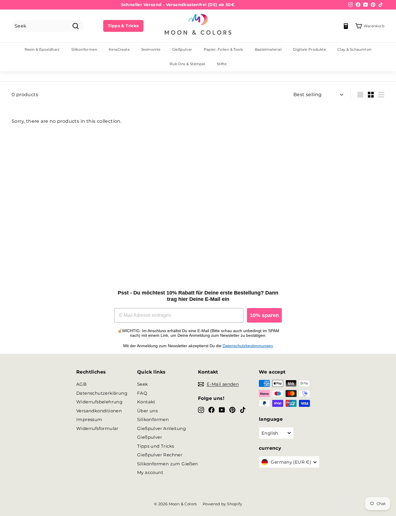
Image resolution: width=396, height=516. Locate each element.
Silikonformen (84, 49)
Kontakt (146, 402)
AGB (81, 384)
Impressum (89, 419)
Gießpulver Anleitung (161, 428)
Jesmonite (151, 49)
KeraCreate (119, 49)
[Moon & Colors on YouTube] (222, 409)
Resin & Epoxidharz (42, 49)
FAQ (142, 393)
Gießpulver (182, 49)
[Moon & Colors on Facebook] (211, 409)
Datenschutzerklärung (101, 393)
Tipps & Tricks (123, 25)
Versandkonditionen (99, 410)
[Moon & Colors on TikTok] (243, 409)
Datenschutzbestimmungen (248, 345)
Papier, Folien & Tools (223, 49)
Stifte (221, 64)
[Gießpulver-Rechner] (345, 26)
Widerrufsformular (97, 428)
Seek (142, 384)
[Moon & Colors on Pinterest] (232, 409)
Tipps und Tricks (155, 446)
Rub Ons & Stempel (187, 64)
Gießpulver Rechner (159, 455)
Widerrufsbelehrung (99, 402)
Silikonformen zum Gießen (167, 463)
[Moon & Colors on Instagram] (201, 409)
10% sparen (264, 315)
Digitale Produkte (309, 49)
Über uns (147, 410)
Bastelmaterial (268, 49)
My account (150, 472)
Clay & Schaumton (354, 49)
